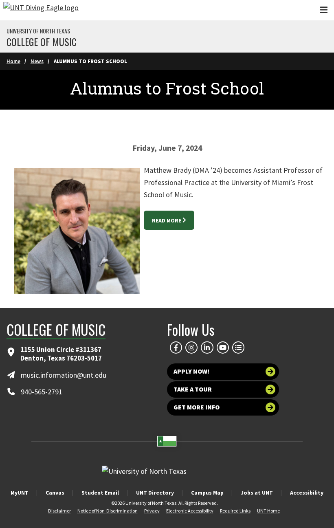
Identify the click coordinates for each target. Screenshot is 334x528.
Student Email (100, 492)
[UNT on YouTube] (223, 347)
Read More (166, 220)
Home (13, 61)
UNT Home (268, 511)
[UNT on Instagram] (191, 347)
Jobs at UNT (257, 492)
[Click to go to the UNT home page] (41, 10)
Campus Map (207, 492)
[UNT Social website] (238, 347)
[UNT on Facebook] (176, 347)
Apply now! (191, 371)
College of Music (42, 41)
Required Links (235, 511)
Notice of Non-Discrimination (107, 511)
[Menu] (323, 10)
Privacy (152, 511)
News (37, 61)
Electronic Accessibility (189, 511)
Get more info (197, 407)
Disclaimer (59, 511)
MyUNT (20, 492)
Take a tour (193, 389)
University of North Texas (38, 31)
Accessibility (306, 492)
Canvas (55, 492)
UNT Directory (155, 492)
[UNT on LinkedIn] (207, 347)
